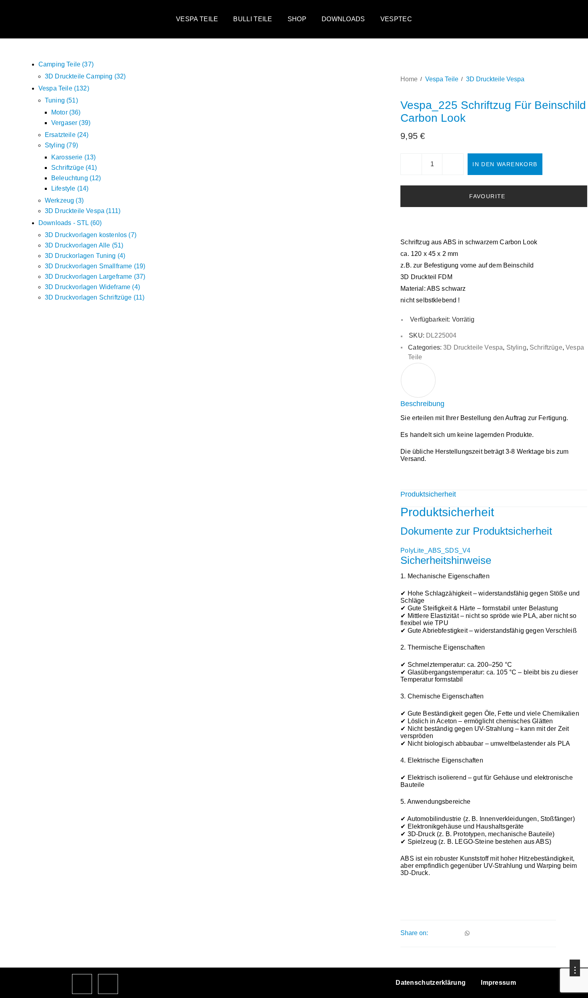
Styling (516, 347)
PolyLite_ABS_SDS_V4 (435, 550)
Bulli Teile (252, 19)
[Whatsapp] (467, 933)
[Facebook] (434, 933)
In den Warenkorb (504, 164)
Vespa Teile (197, 19)
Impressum (498, 982)
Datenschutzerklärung (431, 982)
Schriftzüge (546, 347)
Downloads (343, 19)
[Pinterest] (456, 933)
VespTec (396, 19)
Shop (297, 19)
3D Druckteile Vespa (495, 79)
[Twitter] (445, 933)
